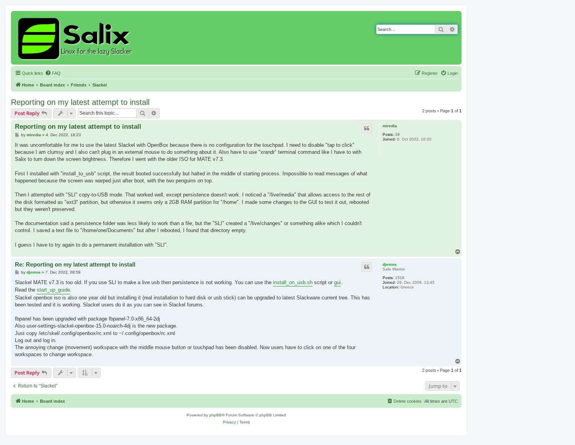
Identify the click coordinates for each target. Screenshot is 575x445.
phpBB (215, 415)
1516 (399, 278)
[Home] (76, 38)
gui (337, 282)
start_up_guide (53, 290)
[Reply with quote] (366, 128)
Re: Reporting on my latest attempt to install (75, 264)
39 (397, 134)
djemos (390, 264)
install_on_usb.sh (293, 282)
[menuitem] (53, 73)
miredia (390, 126)
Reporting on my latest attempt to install (80, 102)
